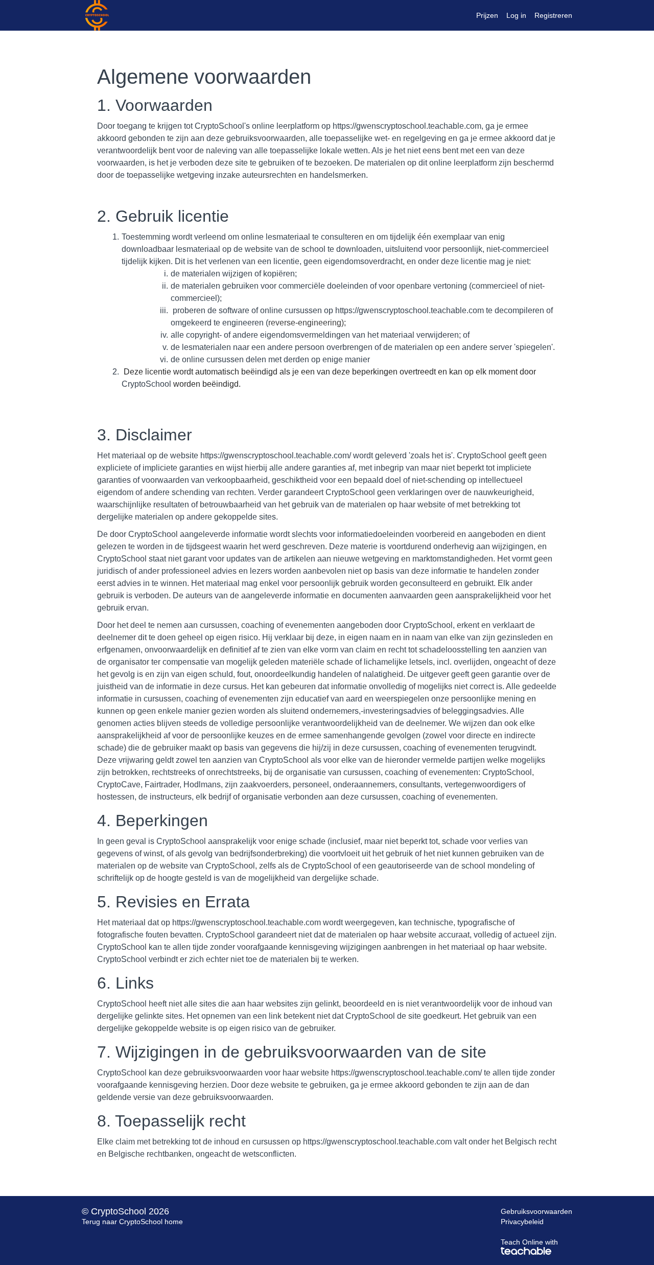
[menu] (520, 15)
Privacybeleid (522, 1221)
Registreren (553, 15)
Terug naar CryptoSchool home (132, 1221)
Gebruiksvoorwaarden (536, 1211)
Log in (516, 15)
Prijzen (487, 15)
